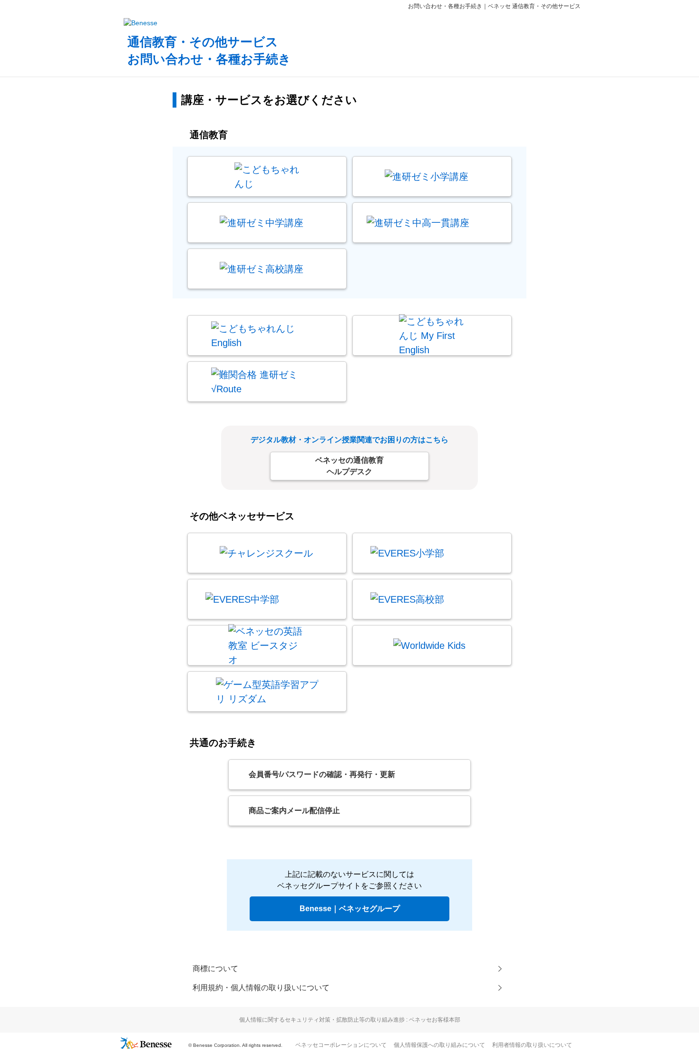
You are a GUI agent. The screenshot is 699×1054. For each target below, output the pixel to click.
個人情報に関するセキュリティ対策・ (349, 1019)
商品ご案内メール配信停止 (294, 810)
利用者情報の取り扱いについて (532, 1045)
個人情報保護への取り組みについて (439, 1045)
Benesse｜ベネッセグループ (350, 909)
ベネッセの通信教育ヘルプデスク (349, 466)
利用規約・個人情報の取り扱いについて (261, 988)
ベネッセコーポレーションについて (341, 1045)
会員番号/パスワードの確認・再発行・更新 (322, 774)
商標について (215, 969)
